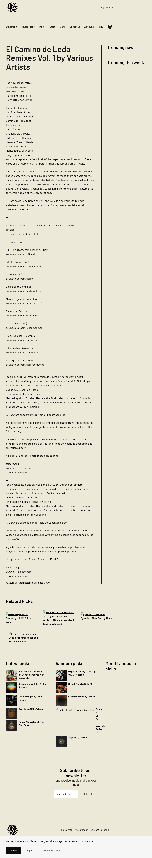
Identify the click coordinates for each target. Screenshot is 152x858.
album (10, 583)
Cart (62, 26)
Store (53, 26)
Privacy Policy (81, 829)
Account (89, 26)
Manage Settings (51, 850)
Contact (95, 829)
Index (42, 26)
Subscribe (88, 794)
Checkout (75, 26)
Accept (13, 850)
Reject (29, 850)
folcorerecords (24, 583)
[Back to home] (12, 7)
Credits (105, 829)
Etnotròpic (12, 26)
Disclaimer (66, 829)
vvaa (48, 583)
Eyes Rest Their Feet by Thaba (96, 618)
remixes (39, 583)
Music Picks (28, 26)
